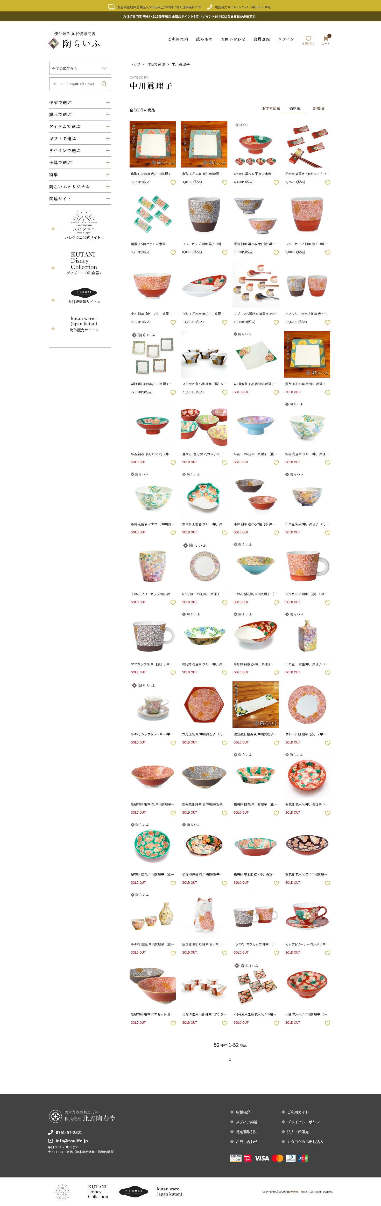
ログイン (286, 39)
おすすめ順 (271, 108)
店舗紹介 (243, 1112)
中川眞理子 (181, 64)
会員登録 (261, 39)
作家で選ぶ (156, 64)
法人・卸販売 (298, 1132)
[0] (325, 41)
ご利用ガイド (298, 1112)
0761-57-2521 (238, 7)
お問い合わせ (233, 39)
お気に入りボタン (173, 182)
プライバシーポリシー (305, 1122)
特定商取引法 (247, 1132)
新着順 (318, 108)
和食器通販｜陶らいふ (298, 1192)
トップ (135, 64)
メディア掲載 (246, 1122)
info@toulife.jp (72, 1140)
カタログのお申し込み (305, 1142)
